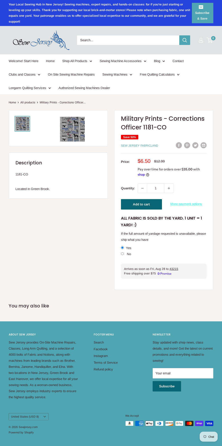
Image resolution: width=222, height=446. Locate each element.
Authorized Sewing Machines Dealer (84, 88)
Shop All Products (74, 61)
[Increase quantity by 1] (168, 188)
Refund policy (103, 369)
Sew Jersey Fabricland (139, 145)
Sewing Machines (114, 74)
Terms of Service (106, 362)
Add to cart (141, 204)
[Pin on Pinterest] (187, 145)
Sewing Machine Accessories (121, 61)
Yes (128, 248)
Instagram (101, 356)
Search (99, 342)
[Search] (184, 40)
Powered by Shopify (21, 432)
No (128, 254)
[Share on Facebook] (179, 145)
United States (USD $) (25, 416)
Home (50, 61)
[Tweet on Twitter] (195, 145)
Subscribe (167, 386)
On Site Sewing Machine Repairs (71, 74)
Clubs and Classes (22, 74)
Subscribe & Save (202, 15)
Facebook (101, 349)
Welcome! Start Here (23, 61)
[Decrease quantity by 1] (142, 188)
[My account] (201, 40)
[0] (209, 40)
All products (27, 102)
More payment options (186, 204)
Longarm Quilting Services (27, 88)
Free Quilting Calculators (157, 74)
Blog (157, 61)
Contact (178, 61)
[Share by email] (204, 145)
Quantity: (128, 188)
